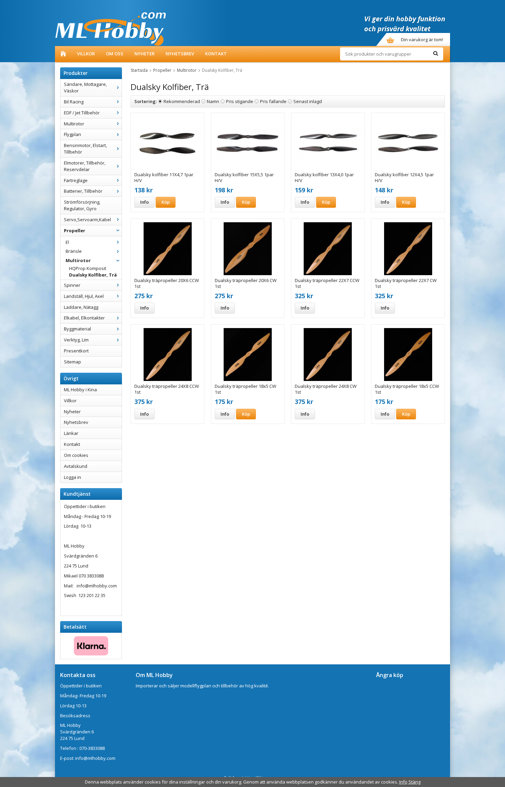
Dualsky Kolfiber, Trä (93, 275)
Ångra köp (389, 675)
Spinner (72, 285)
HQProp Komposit (87, 268)
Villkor (86, 53)
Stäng (414, 782)
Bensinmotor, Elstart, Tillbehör (85, 148)
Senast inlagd (307, 101)
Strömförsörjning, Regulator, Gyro (82, 205)
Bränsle (74, 251)
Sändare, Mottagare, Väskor (85, 87)
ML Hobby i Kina (80, 389)
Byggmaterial (77, 329)
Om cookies (76, 455)
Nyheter (144, 53)
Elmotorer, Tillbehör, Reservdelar (84, 166)
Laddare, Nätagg (81, 307)
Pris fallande (273, 101)
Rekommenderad (182, 101)
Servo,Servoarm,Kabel (87, 219)
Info (144, 202)
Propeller (74, 230)
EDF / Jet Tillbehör (82, 113)
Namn (213, 101)
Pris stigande (239, 101)
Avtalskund (75, 466)
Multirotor (74, 124)
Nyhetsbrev (180, 53)
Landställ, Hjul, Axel (84, 296)
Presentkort (76, 351)
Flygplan (72, 134)
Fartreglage (76, 180)
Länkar (71, 433)
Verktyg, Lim (76, 340)
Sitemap (72, 362)
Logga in (72, 477)
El (67, 242)
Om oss (114, 53)
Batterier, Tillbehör (83, 191)
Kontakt (216, 53)
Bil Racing (73, 102)
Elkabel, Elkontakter (84, 318)
